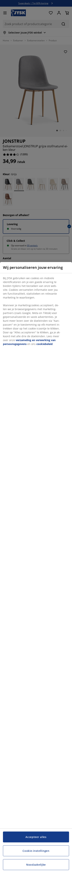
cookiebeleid (44, 344)
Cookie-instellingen (36, 851)
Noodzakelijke (36, 864)
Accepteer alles (36, 837)
